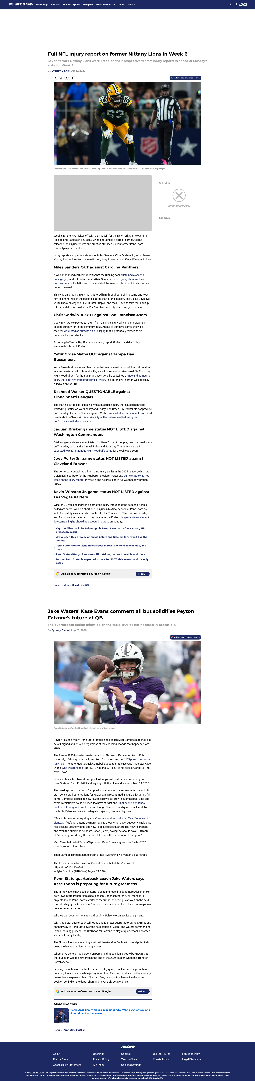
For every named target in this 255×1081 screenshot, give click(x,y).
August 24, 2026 (97, 871)
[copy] (72, 78)
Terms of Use (129, 1059)
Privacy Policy (101, 1059)
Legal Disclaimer (192, 1059)
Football (55, 4)
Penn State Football (74, 1030)
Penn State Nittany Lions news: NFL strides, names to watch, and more (100, 554)
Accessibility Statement (67, 1064)
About (121, 4)
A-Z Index (98, 1064)
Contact (126, 1053)
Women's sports (71, 4)
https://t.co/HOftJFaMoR (68, 867)
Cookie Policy (161, 1059)
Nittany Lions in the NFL (76, 585)
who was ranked (71, 767)
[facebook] (236, 4)
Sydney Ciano (60, 70)
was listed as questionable (124, 413)
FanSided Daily (191, 1053)
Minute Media (38, 1073)
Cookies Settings (131, 1064)
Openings (98, 1053)
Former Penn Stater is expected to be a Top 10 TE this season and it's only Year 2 (102, 561)
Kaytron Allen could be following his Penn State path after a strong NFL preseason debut (101, 530)
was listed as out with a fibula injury (85, 330)
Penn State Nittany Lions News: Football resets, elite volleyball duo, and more (101, 547)
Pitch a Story (60, 1059)
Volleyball (88, 4)
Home (57, 585)
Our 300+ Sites (161, 1053)
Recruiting (42, 4)
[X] (230, 4)
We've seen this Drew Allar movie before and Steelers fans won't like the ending (101, 539)
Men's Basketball (105, 4)
